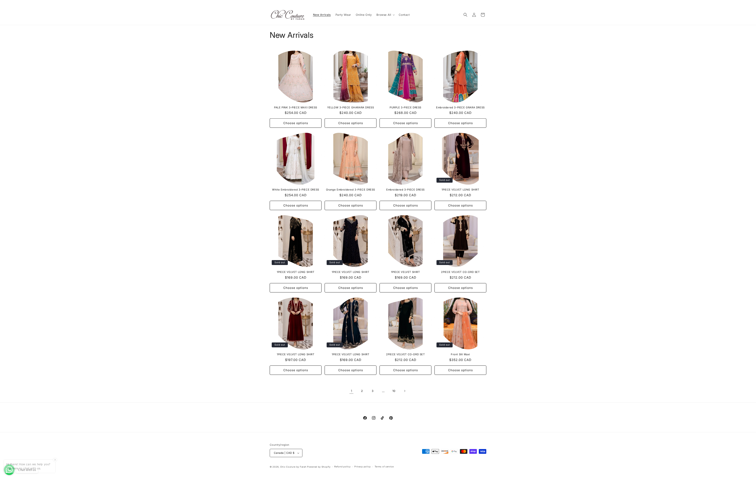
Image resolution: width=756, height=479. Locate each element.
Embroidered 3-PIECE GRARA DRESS (460, 107)
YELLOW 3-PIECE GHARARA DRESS (350, 107)
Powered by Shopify (319, 466)
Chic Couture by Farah (293, 466)
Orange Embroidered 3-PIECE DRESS (350, 189)
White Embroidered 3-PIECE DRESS (295, 189)
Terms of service (384, 466)
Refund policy (342, 466)
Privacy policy (362, 466)
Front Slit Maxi (460, 354)
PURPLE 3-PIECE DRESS (405, 107)
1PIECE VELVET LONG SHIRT (460, 189)
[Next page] (404, 391)
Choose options (295, 123)
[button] (385, 15)
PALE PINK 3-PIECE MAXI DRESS (295, 107)
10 (394, 391)
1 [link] (351, 391)
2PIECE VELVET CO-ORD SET (460, 271)
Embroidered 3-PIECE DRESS (405, 189)
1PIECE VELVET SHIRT (405, 271)
